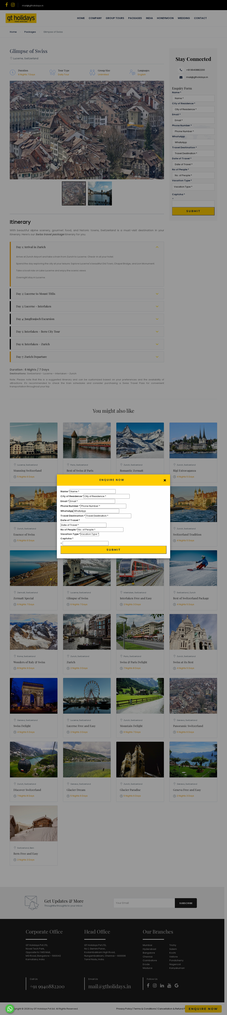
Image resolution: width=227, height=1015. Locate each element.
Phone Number (70, 506)
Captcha (66, 538)
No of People (68, 529)
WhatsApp (66, 511)
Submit (114, 549)
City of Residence (72, 496)
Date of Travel (70, 520)
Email (64, 501)
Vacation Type (70, 534)
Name (65, 491)
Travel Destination (72, 515)
